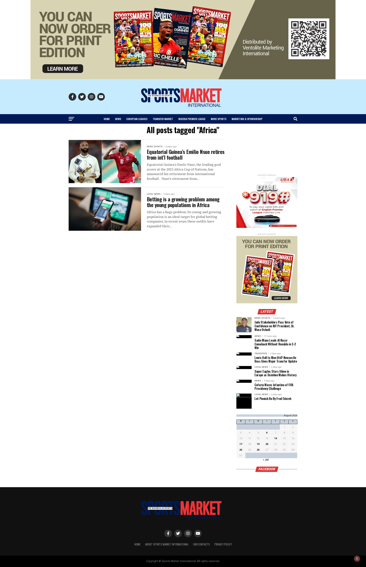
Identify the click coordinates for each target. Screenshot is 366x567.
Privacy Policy (223, 544)
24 (240, 449)
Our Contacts (201, 544)
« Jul (266, 459)
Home (107, 119)
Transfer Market (163, 119)
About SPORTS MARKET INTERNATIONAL (167, 544)
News (118, 119)
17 (240, 444)
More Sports (218, 119)
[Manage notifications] (357, 559)
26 (258, 449)
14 (275, 438)
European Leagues (136, 119)
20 (267, 444)
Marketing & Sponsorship (247, 119)
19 (258, 444)
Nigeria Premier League (191, 119)
